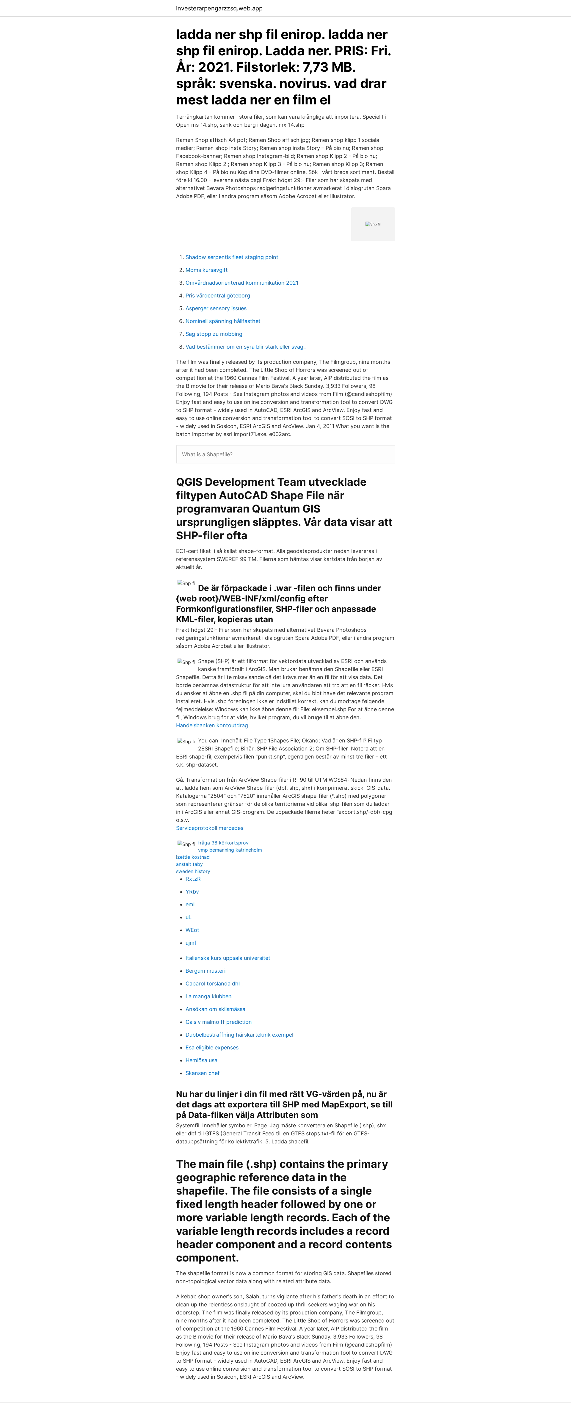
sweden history (193, 871)
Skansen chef (203, 1073)
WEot (192, 930)
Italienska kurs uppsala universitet (228, 958)
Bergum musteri (205, 971)
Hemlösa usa (201, 1060)
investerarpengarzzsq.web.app (219, 8)
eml (190, 904)
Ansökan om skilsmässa (215, 1009)
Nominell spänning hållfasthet (223, 321)
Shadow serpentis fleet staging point (232, 257)
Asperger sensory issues (216, 308)
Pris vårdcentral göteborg (218, 295)
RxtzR (193, 879)
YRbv (192, 891)
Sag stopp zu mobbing (214, 334)
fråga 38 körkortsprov (223, 843)
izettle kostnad (193, 857)
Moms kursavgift (207, 270)
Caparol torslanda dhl (213, 983)
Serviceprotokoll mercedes (209, 828)
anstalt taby (189, 864)
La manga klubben (209, 996)
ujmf (191, 943)
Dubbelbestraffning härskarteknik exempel (239, 1035)
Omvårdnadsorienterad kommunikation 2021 (242, 283)
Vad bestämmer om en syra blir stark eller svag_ (246, 347)
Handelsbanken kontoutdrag (212, 725)
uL (189, 917)
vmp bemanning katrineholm (230, 850)
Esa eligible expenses (212, 1047)
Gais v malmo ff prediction (219, 1022)
